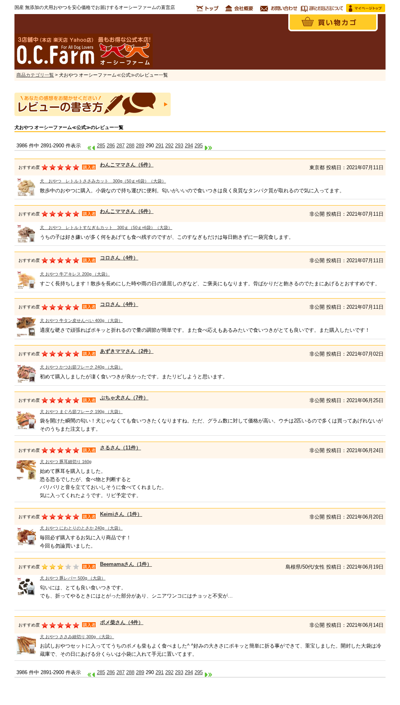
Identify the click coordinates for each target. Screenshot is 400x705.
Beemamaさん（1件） (126, 564)
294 (189, 146)
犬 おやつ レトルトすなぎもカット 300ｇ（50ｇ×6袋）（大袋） (106, 227)
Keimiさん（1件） (121, 514)
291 (159, 146)
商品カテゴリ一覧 (35, 75)
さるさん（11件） (120, 448)
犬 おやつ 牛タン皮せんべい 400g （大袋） (81, 320)
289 (140, 146)
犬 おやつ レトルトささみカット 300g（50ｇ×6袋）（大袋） (103, 181)
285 (101, 146)
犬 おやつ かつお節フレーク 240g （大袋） (81, 367)
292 (169, 146)
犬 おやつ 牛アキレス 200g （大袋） (75, 274)
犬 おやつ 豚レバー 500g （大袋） (72, 578)
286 (111, 146)
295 (199, 146)
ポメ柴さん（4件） (121, 622)
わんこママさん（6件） (127, 165)
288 (130, 146)
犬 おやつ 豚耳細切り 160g (65, 461)
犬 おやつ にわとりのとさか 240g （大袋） (81, 528)
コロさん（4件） (119, 258)
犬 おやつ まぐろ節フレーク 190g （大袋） (81, 411)
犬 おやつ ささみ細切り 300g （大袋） (77, 636)
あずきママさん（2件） (127, 351)
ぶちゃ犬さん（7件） (124, 398)
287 (120, 146)
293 (179, 146)
